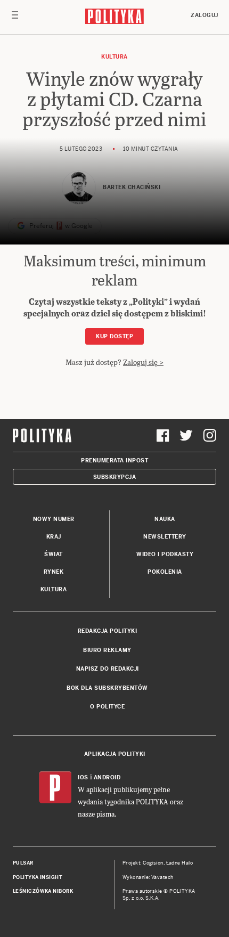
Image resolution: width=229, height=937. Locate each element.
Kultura (114, 56)
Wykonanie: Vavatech (148, 877)
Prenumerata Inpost (114, 460)
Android (107, 777)
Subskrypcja (114, 477)
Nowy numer (54, 519)
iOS (83, 777)
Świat (53, 554)
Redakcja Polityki (107, 631)
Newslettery (164, 536)
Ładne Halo (179, 863)
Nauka (164, 519)
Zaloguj (204, 15)
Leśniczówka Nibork (43, 891)
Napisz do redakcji (107, 668)
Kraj (53, 536)
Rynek (54, 571)
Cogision (153, 863)
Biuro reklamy (107, 650)
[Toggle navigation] (15, 17)
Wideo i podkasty (164, 554)
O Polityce (107, 706)
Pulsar (23, 863)
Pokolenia (165, 571)
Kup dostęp (114, 336)
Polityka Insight (37, 877)
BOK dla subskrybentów (107, 688)
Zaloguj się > (143, 362)
